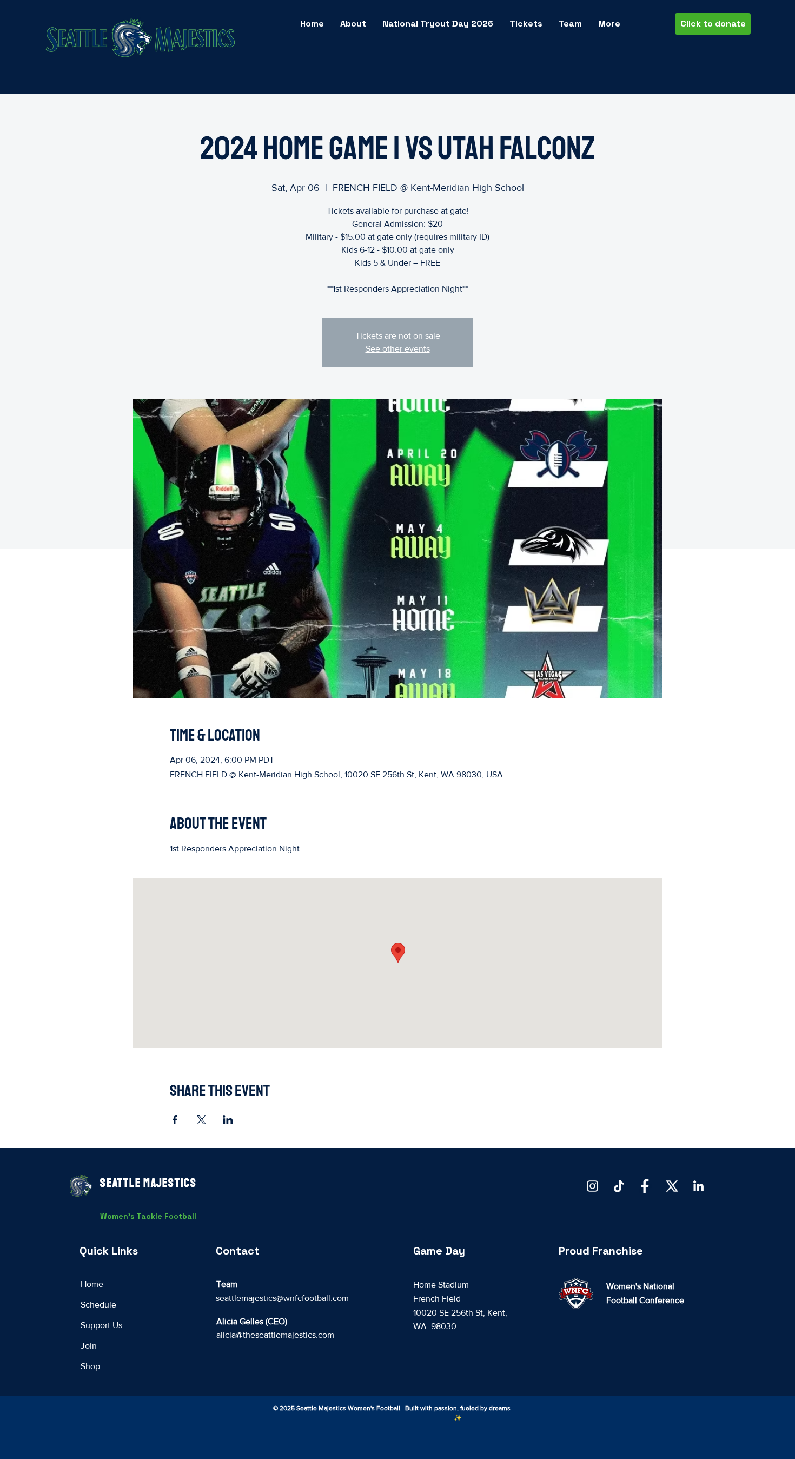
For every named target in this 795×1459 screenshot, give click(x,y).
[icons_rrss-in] (698, 1186)
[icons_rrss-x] (672, 1186)
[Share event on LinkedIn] (228, 1119)
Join (89, 1345)
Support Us (101, 1325)
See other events (398, 348)
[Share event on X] (201, 1119)
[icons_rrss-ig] (592, 1186)
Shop (90, 1366)
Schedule (98, 1304)
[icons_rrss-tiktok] (619, 1186)
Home (92, 1284)
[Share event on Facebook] (175, 1119)
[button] (570, 23)
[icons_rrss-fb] (645, 1186)
